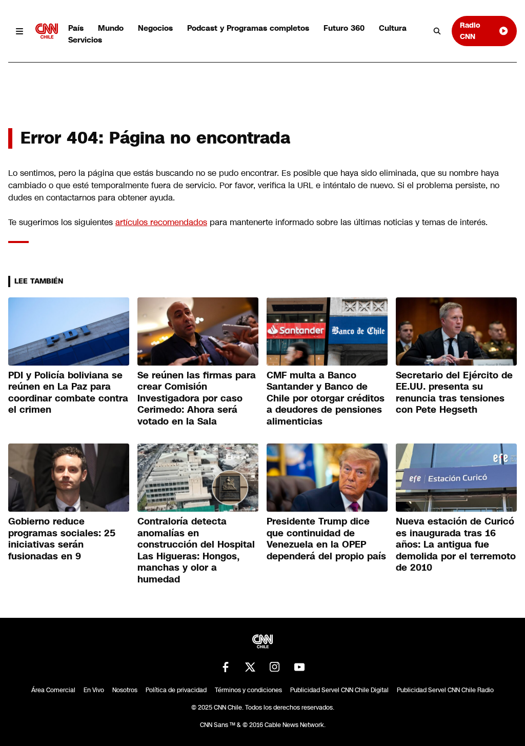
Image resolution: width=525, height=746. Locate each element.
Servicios (85, 39)
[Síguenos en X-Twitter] (250, 667)
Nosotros (124, 690)
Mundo (111, 28)
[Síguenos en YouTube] (299, 667)
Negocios (155, 28)
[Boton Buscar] (437, 31)
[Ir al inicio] (46, 31)
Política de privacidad (176, 690)
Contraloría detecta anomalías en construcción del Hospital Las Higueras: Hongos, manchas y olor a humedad (196, 550)
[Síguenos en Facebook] (225, 667)
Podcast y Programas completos (248, 28)
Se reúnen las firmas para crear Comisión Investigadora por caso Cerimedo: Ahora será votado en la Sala (196, 398)
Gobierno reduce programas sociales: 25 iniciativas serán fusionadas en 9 (61, 539)
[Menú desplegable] (19, 31)
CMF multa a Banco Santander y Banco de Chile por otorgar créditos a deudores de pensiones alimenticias (326, 398)
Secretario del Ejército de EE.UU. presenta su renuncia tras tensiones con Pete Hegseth (454, 393)
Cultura (393, 28)
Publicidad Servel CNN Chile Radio (445, 690)
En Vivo (94, 690)
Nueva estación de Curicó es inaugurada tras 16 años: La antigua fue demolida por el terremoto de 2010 (456, 544)
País (76, 28)
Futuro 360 (344, 28)
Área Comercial (53, 690)
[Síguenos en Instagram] (275, 667)
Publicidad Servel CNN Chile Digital (339, 690)
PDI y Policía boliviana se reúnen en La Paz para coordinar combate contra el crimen (68, 393)
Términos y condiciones (248, 690)
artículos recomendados (161, 222)
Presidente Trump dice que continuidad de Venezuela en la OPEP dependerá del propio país (326, 539)
